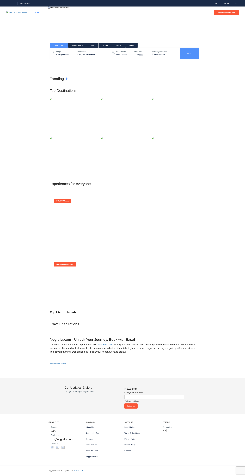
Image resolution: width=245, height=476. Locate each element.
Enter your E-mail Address (134, 393)
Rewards (89, 439)
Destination (81, 52)
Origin (58, 52)
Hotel (50, 12)
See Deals (60, 237)
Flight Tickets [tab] (59, 45)
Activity (76, 12)
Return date (138, 52)
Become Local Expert (226, 12)
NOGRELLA (78, 471)
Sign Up (226, 3)
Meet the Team (92, 451)
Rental (90, 12)
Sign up (136, 236)
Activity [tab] (105, 45)
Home (37, 12)
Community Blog (92, 433)
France (124, 116)
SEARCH (189, 53)
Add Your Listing (62, 298)
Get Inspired (176, 233)
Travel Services (109, 12)
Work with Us (91, 445)
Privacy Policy (130, 439)
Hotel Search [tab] (77, 45)
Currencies (167, 427)
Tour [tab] (92, 45)
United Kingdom (175, 155)
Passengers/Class (159, 51)
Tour (62, 12)
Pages (127, 12)
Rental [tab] (118, 45)
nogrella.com (24, 3)
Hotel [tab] (131, 45)
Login (216, 3)
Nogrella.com (105, 344)
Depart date (121, 52)
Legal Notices (129, 427)
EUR (235, 3)
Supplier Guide (92, 456)
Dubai (73, 155)
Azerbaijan (175, 116)
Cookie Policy (129, 445)
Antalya (124, 155)
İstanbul (73, 116)
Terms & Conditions (132, 433)
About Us (90, 427)
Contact (127, 451)
